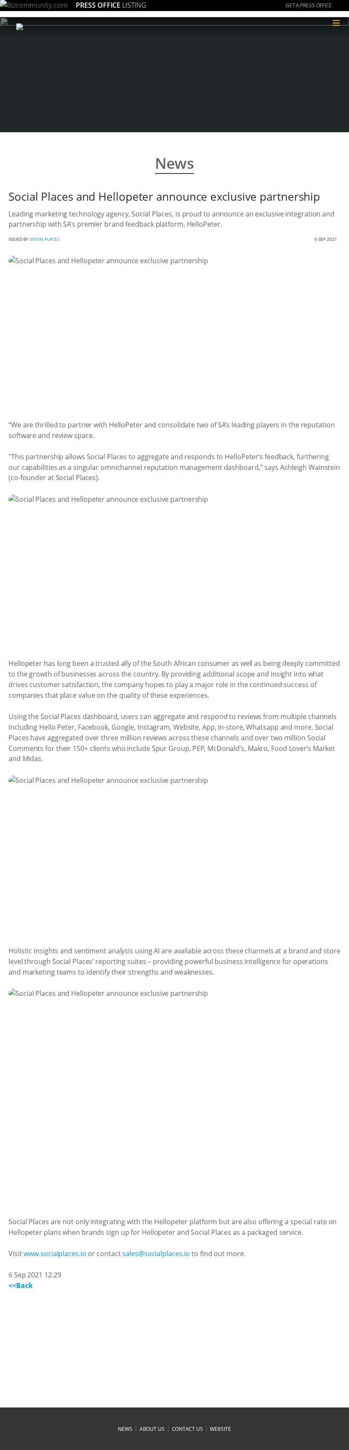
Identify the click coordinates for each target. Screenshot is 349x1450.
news (125, 1429)
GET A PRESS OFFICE (309, 5)
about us (152, 1429)
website (220, 1429)
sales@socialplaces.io (156, 1253)
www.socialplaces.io (54, 1253)
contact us (187, 1429)
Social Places (44, 239)
